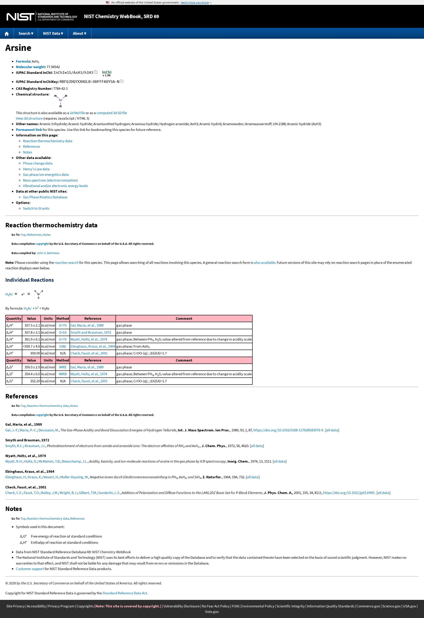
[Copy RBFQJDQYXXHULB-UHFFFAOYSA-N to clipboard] (122, 82)
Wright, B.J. (68, 492)
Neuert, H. (51, 477)
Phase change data (38, 163)
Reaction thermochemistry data (47, 140)
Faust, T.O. (32, 492)
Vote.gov (212, 611)
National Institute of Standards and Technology (42, 16)
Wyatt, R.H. (14, 461)
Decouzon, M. (48, 430)
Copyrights (85, 606)
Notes (27, 152)
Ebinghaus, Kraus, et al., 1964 (92, 346)
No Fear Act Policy (216, 606)
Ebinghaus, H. (15, 477)
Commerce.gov (368, 606)
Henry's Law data (36, 168)
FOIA (235, 606)
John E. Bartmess (48, 253)
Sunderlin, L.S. (109, 492)
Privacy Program (61, 606)
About (78, 33)
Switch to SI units (36, 208)
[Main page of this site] (7, 33)
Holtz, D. (30, 461)
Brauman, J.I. (35, 445)
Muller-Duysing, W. (74, 477)
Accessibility (36, 606)
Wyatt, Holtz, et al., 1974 (88, 339)
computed (104, 112)
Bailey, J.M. (49, 492)
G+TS (63, 325)
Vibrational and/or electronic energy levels (55, 185)
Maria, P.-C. (28, 430)
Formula (23, 61)
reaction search (67, 262)
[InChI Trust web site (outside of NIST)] (106, 76)
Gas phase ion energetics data (46, 174)
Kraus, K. (35, 477)
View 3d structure (29, 118)
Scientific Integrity (290, 606)
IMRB (63, 373)
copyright (42, 244)
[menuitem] (7, 33)
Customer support (30, 568)
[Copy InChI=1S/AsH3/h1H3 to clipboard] (96, 73)
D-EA (62, 332)
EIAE (62, 346)
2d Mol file (77, 112)
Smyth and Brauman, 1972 (90, 332)
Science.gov (391, 606)
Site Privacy (15, 606)
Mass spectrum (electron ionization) (50, 180)
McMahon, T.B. (49, 461)
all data (332, 430)
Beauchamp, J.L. (75, 461)
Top (23, 235)
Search (24, 33)
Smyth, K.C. (14, 445)
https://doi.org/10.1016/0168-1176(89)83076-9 (288, 430)
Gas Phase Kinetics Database (45, 197)
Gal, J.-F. (11, 430)
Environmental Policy (257, 606)
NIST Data (51, 33)
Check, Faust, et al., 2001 (89, 353)
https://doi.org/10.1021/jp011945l (348, 492)
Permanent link (29, 129)
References (31, 146)
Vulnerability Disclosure (182, 606)
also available (264, 262)
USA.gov (409, 606)
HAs (9, 294)
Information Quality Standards (330, 606)
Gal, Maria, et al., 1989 (87, 325)
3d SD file (120, 112)
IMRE (63, 367)
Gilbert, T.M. (88, 492)
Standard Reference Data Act (124, 593)
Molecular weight (30, 66)
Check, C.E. (13, 492)
